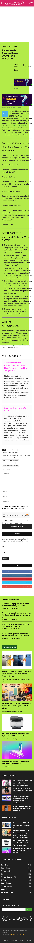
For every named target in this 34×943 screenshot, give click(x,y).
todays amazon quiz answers (10, 465)
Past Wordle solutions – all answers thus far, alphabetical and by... (22, 783)
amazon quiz (27, 455)
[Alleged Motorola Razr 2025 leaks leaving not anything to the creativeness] (6, 798)
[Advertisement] (17, 24)
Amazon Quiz (7, 46)
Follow (28, 575)
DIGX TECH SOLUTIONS (17, 934)
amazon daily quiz (12, 450)
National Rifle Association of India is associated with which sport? (15, 625)
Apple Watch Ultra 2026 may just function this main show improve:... (22, 790)
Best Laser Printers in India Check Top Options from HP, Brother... (21, 843)
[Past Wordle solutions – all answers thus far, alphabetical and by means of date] (6, 783)
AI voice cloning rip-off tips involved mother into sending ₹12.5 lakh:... (15, 605)
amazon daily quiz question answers (12, 455)
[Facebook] (16, 75)
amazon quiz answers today (10, 457)
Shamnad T (5, 608)
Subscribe (28, 587)
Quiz (15, 46)
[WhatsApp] (29, 75)
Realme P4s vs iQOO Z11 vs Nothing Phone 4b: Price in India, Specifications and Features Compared (16, 673)
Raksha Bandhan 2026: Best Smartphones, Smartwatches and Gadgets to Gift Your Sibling (17, 706)
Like (30, 571)
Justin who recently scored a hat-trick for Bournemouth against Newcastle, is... (16, 615)
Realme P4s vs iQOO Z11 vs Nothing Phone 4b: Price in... (22, 825)
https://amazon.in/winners (18, 345)
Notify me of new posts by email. (13, 523)
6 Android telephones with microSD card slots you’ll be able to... (22, 808)
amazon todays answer (9, 463)
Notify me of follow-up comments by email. (16, 521)
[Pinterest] (25, 75)
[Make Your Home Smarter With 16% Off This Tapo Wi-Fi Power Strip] (17, 750)
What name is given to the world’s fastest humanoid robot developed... (16, 635)
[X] (20, 75)
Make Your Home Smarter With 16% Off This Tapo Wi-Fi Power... (22, 850)
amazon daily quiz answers (10, 452)
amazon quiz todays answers (10, 460)
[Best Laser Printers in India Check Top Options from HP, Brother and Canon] (17, 722)
